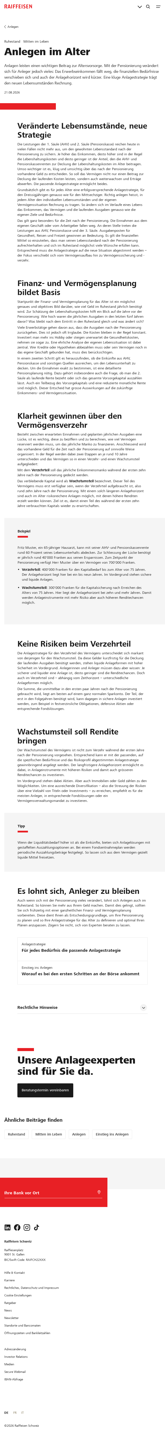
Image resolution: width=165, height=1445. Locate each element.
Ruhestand (16, 1134)
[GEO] (99, 1192)
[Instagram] (27, 1227)
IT (22, 1412)
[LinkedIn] (7, 1227)
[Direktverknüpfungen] (139, 6)
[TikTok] (36, 1227)
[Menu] (158, 6)
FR (15, 1412)
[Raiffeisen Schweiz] (18, 6)
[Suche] (148, 6)
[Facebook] (17, 1227)
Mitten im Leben (48, 1134)
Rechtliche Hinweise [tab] (37, 1007)
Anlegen (79, 1134)
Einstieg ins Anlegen (112, 1134)
